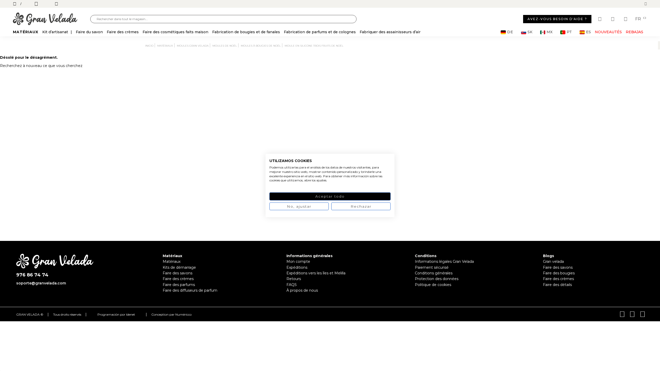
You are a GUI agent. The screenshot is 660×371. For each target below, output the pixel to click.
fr (638, 19)
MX (549, 32)
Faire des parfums (179, 284)
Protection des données (436, 278)
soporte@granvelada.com (41, 283)
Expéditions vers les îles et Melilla (315, 273)
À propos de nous (302, 290)
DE (510, 32)
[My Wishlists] (600, 19)
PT (569, 32)
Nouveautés (608, 31)
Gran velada (553, 261)
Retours (293, 278)
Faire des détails (557, 284)
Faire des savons (177, 273)
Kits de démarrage (179, 267)
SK (529, 32)
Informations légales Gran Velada (444, 261)
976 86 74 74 (32, 275)
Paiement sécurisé (432, 267)
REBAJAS (634, 31)
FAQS (291, 284)
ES (588, 32)
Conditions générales (433, 273)
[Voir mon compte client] (613, 19)
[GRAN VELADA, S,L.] (51, 19)
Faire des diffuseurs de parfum (190, 290)
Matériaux (171, 261)
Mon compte (298, 261)
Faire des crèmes (178, 278)
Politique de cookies (433, 284)
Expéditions (296, 267)
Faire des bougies (559, 273)
